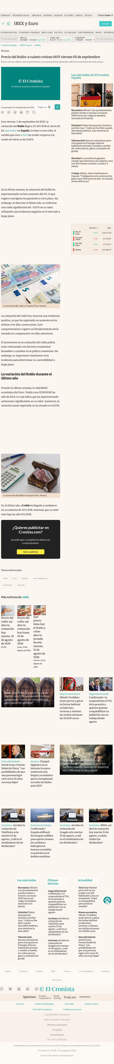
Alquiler (58, 15)
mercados (11, 130)
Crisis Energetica (86, 971)
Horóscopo (57, 980)
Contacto (20, 1004)
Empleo (79, 15)
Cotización (7, 585)
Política (58, 33)
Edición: (104, 15)
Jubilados (36, 15)
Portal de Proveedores (42, 1009)
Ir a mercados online (9, 39)
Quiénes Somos (91, 1004)
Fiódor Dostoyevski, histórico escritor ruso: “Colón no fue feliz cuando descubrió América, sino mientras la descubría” (92, 129)
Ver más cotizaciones (104, 39)
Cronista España (9, 45)
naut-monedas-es (40, 578)
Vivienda (47, 15)
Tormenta (5, 15)
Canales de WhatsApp (44, 1004)
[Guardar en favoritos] (57, 107)
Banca (99, 33)
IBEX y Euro (26, 45)
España (25, 578)
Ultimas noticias (9, 33)
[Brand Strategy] (57, 997)
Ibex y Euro (47, 33)
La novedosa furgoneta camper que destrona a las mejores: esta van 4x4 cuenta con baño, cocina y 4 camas (92, 162)
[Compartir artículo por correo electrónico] (27, 112)
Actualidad (70, 33)
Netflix (88, 15)
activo (24, 135)
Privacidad (57, 1029)
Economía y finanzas (29, 33)
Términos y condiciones (57, 1024)
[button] (107, 900)
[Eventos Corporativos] (45, 997)
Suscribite (69, 1004)
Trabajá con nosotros (72, 1009)
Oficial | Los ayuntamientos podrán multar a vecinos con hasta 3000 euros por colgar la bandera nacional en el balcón (91, 114)
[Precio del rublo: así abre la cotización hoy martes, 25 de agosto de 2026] (8, 610)
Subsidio (105, 971)
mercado (21, 585)
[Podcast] (70, 997)
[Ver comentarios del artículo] (33, 112)
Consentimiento (57, 1034)
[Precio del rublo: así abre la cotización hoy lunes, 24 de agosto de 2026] (24, 610)
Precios (67, 971)
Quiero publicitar (33, 552)
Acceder (105, 24)
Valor (109, 228)
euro (15, 578)
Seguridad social (21, 15)
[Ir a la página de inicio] (9, 24)
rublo (38, 45)
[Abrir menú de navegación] (3, 24)
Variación (92, 228)
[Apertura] (29, 997)
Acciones (69, 15)
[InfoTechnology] (85, 997)
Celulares (23, 971)
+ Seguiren (44, 107)
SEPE (53, 971)
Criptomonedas (86, 33)
